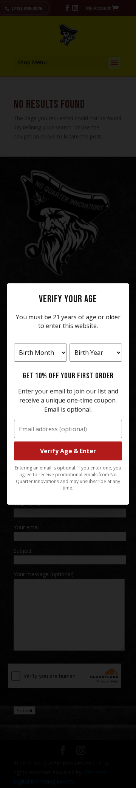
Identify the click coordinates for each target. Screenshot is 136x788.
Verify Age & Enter (68, 451)
